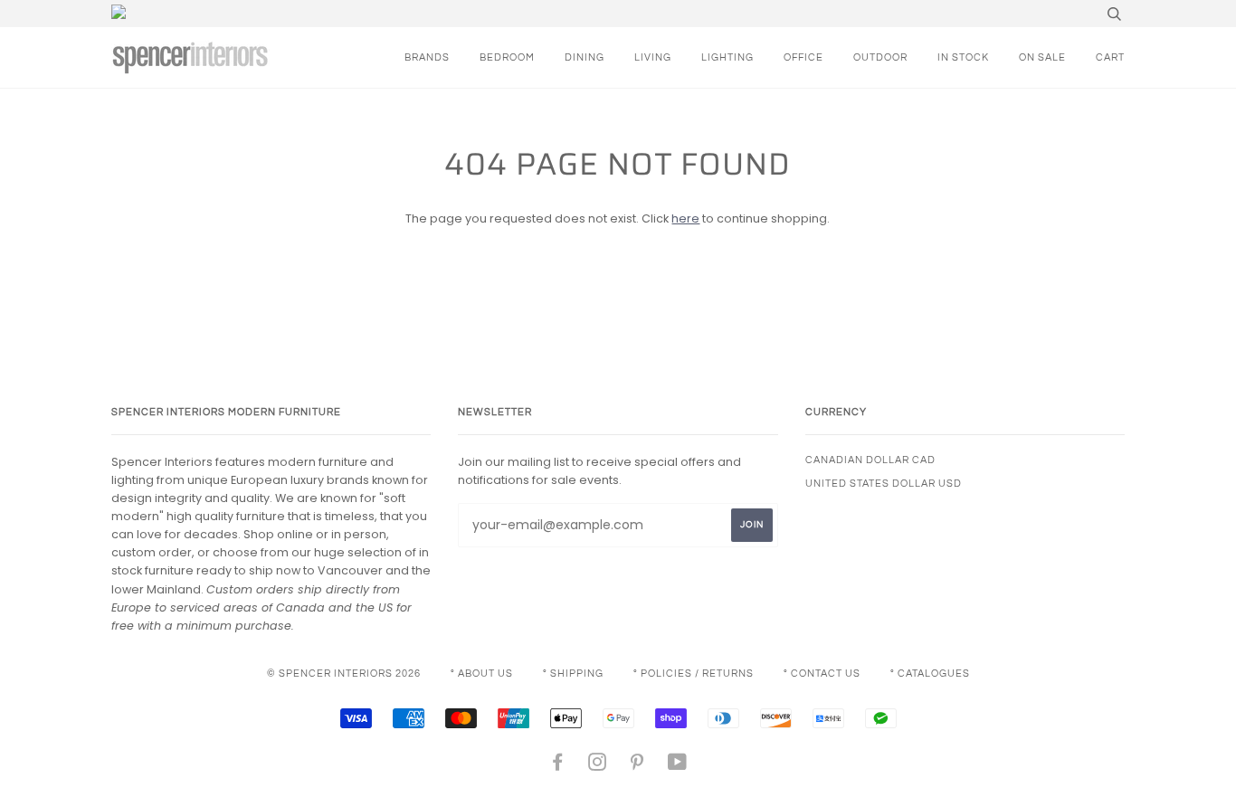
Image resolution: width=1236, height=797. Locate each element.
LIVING (652, 57)
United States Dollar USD (883, 484)
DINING (584, 57)
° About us (482, 673)
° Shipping (573, 673)
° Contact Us (822, 673)
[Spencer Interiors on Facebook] (557, 766)
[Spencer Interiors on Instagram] (597, 766)
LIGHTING (727, 57)
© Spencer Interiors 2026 (344, 673)
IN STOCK (963, 57)
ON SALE (1042, 57)
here (685, 218)
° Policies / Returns (693, 673)
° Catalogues (930, 673)
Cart (1110, 57)
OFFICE (803, 57)
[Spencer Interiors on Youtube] (678, 766)
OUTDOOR (880, 57)
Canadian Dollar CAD (870, 460)
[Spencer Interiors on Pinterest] (637, 766)
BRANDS (427, 57)
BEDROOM (507, 57)
